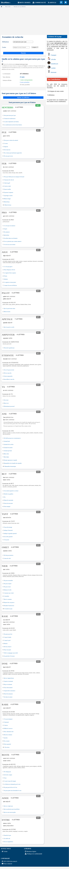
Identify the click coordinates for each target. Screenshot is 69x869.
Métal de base (7, 205)
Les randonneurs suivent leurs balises (13, 124)
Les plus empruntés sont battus (11, 121)
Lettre (4, 47)
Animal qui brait (8, 450)
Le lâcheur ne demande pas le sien (12, 784)
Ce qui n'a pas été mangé (10, 781)
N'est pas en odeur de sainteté (11, 140)
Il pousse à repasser (8, 192)
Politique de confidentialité (34, 854)
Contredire (6, 596)
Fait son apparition (8, 841)
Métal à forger (7, 198)
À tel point (6, 539)
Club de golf (7, 183)
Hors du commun (8, 734)
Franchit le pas (7, 835)
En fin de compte (8, 774)
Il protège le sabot (8, 195)
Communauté (40, 2)
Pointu (5, 276)
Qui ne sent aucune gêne (10, 812)
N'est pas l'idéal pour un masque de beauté (14, 176)
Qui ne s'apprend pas (9, 678)
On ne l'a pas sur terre (9, 370)
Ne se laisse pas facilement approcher (13, 153)
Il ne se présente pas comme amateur (12, 241)
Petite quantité (7, 744)
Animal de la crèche (8, 444)
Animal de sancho (8, 447)
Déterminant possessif (9, 406)
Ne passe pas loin (8, 634)
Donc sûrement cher (8, 731)
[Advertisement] (34, 20)
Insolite (6, 738)
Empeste (6, 146)
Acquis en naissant (8, 681)
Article (53, 2)
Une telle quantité (8, 536)
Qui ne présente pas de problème (12, 809)
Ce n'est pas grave (8, 266)
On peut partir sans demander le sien (12, 790)
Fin (4, 497)
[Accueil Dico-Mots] (1, 6)
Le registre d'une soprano (10, 273)
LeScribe (53, 59)
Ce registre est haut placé (10, 282)
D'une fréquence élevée (9, 269)
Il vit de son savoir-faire (9, 244)
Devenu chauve (7, 646)
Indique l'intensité (8, 530)
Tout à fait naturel (8, 687)
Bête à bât (6, 453)
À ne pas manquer (8, 719)
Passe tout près (7, 649)
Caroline (53, 68)
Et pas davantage (8, 527)
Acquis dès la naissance (9, 690)
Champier (53, 55)
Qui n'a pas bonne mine (9, 308)
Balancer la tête (7, 590)
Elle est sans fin (7, 373)
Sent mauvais (7, 149)
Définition (5, 42)
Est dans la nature (8, 697)
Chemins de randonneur (9, 118)
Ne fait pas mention (8, 555)
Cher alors (6, 747)
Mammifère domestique (10, 466)
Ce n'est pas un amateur (9, 225)
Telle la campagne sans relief (11, 653)
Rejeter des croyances (9, 602)
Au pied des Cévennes (9, 656)
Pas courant (6, 741)
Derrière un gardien (8, 494)
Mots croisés (24, 2)
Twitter (5, 851)
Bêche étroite (7, 311)
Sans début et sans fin (9, 379)
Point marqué (7, 506)
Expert (5, 228)
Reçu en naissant (8, 684)
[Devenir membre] (61, 2)
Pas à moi (6, 400)
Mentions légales (31, 851)
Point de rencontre (8, 503)
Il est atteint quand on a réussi (11, 490)
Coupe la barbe (7, 637)
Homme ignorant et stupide (10, 460)
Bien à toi (6, 403)
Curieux (6, 725)
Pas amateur (7, 232)
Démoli (5, 643)
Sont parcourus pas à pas (10, 115)
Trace (5, 778)
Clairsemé (6, 722)
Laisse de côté (7, 558)
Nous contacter (8, 863)
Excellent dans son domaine (10, 238)
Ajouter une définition (23, 97)
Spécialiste (6, 235)
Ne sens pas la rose (8, 156)
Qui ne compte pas (8, 806)
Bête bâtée (6, 457)
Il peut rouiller (7, 189)
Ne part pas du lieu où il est (10, 787)
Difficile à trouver (8, 728)
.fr (5, 2)
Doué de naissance (8, 693)
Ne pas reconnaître (8, 580)
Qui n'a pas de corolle (9, 327)
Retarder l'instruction (9, 605)
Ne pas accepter (7, 583)
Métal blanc (7, 201)
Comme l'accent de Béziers (10, 285)
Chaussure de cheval (9, 180)
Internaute (53, 72)
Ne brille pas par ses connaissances (12, 438)
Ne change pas (7, 771)
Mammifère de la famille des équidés (13, 463)
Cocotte (6, 143)
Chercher (23, 53)
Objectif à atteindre (8, 500)
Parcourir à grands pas (9, 347)
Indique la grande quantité (10, 533)
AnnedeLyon (54, 63)
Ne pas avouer (7, 586)
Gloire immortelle (8, 376)
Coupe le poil (7, 640)
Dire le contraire (8, 599)
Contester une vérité (9, 593)
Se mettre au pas (8, 608)
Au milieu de (7, 838)
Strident (6, 279)
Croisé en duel (7, 186)
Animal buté (7, 441)
